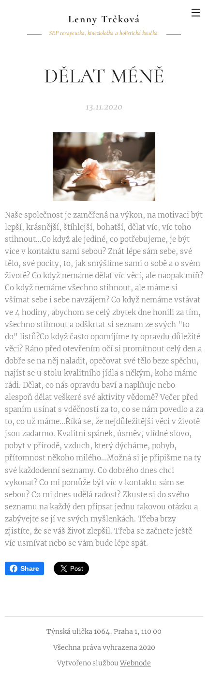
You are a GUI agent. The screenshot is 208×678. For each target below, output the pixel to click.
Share (29, 568)
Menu (196, 12)
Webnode (135, 663)
